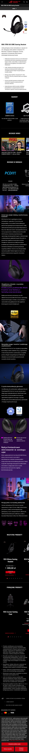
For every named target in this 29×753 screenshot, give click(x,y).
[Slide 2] (9, 578)
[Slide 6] (17, 578)
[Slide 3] (11, 578)
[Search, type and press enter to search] (24, 2)
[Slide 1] (7, 578)
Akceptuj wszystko (21, 749)
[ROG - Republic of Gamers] (14, 2)
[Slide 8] (21, 578)
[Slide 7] (19, 578)
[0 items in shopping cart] (27, 2)
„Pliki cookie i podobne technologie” (17, 740)
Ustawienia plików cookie (14, 744)
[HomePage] (2, 698)
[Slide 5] (15, 578)
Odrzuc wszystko (8, 749)
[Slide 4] (13, 578)
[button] (2, 2)
